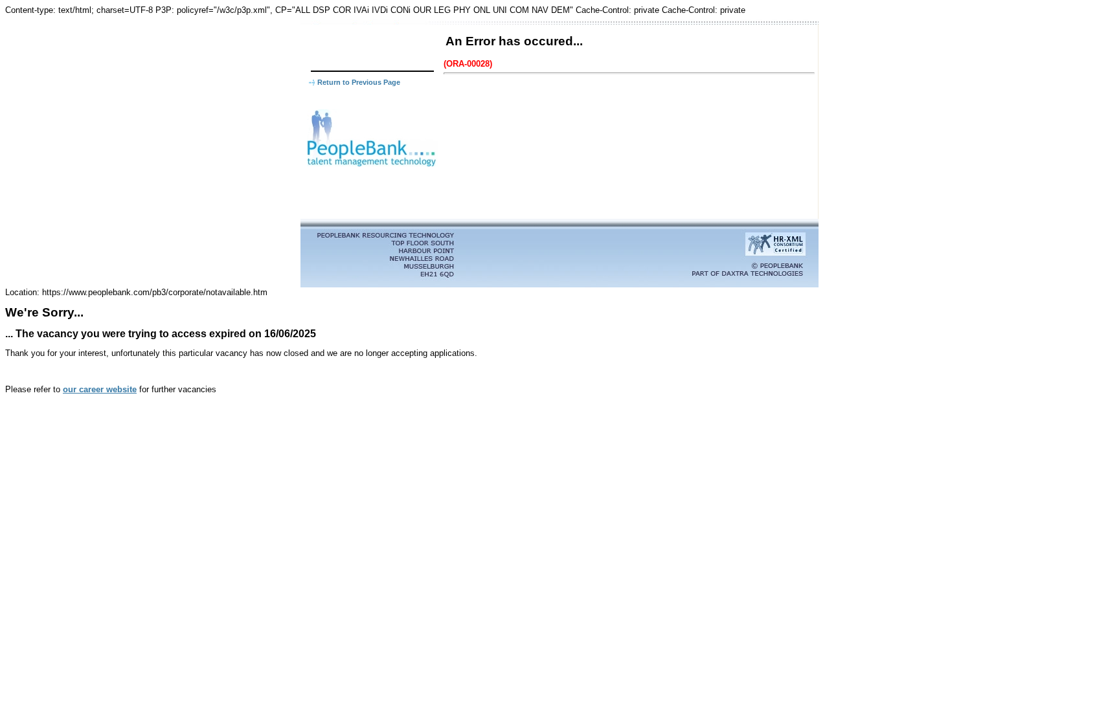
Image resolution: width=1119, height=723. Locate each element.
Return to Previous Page (358, 82)
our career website (100, 389)
